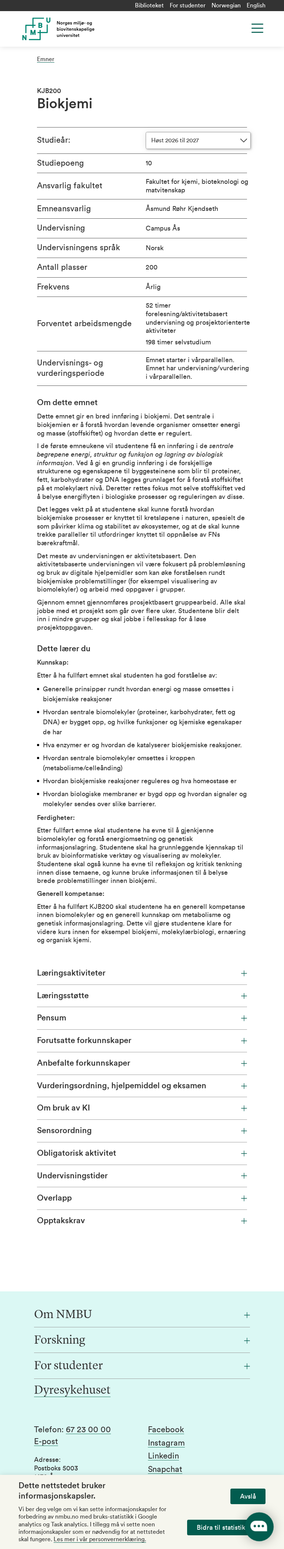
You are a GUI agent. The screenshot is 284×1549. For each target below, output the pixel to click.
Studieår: (53, 140)
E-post (46, 1441)
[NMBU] (86, 29)
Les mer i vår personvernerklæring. (100, 1539)
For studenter (188, 6)
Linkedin (163, 1456)
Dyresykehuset (72, 1391)
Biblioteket (149, 6)
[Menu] (257, 28)
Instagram (166, 1443)
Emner (45, 59)
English (256, 6)
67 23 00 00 (88, 1430)
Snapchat (165, 1469)
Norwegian (226, 6)
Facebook (166, 1430)
